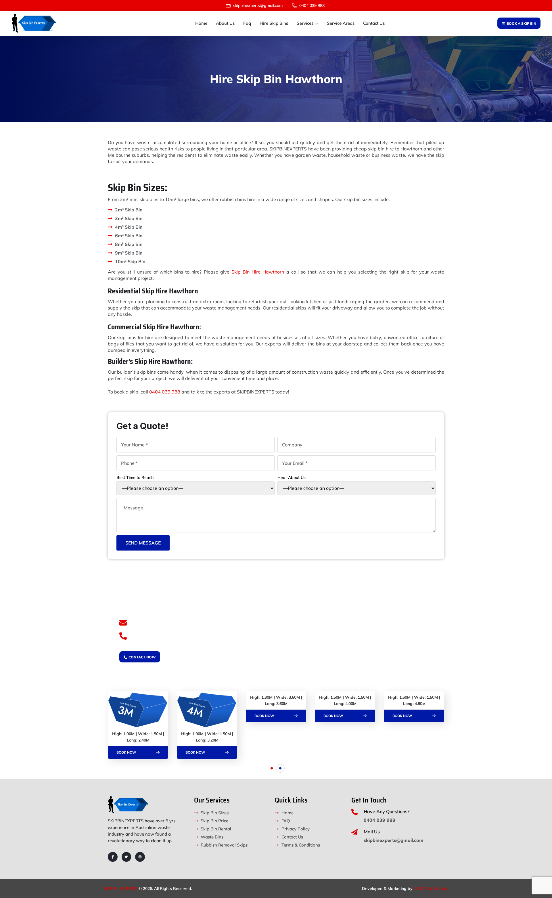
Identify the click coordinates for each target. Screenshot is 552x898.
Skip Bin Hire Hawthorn (257, 272)
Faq (247, 23)
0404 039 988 (164, 392)
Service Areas (340, 23)
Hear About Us (291, 477)
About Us (225, 23)
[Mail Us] (354, 832)
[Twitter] (126, 857)
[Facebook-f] (113, 857)
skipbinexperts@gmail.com (167, 622)
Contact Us (374, 23)
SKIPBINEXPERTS (120, 888)
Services (305, 23)
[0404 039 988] (123, 636)
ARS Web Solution (431, 888)
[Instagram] (140, 857)
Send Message (143, 543)
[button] (271, 768)
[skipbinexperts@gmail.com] (123, 622)
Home (201, 23)
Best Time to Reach (135, 477)
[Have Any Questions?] (354, 812)
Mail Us (372, 831)
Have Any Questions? (386, 811)
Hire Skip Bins (274, 23)
